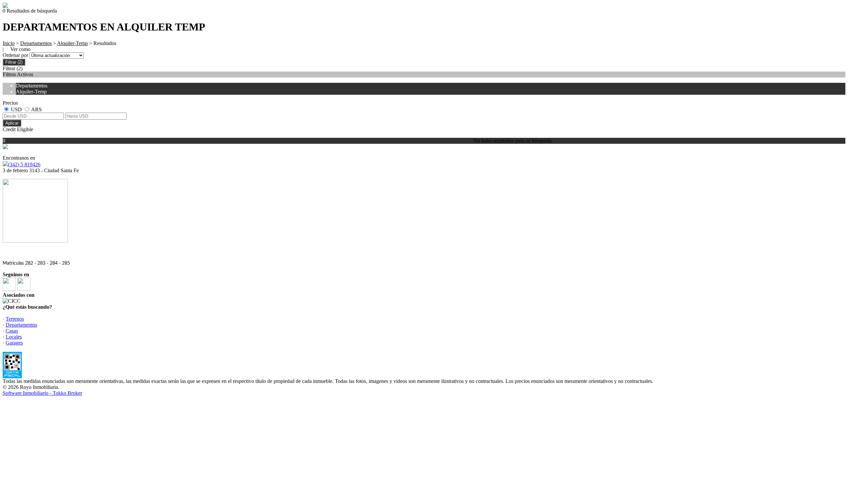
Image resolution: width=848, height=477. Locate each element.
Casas (12, 331)
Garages (14, 342)
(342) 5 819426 (24, 164)
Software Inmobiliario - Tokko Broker (42, 393)
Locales (14, 337)
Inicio (9, 43)
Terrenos (15, 319)
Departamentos (36, 43)
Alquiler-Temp (72, 43)
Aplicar (12, 123)
